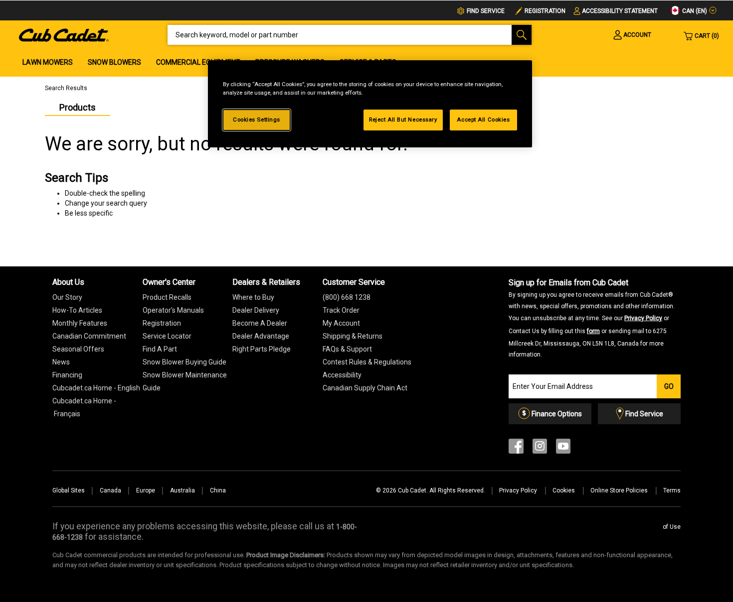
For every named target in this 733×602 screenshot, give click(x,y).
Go (669, 386)
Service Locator (167, 336)
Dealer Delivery (255, 310)
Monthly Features (79, 323)
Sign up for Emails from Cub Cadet (592, 318)
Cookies (564, 490)
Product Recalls (167, 297)
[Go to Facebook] (516, 448)
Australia (182, 490)
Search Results (66, 88)
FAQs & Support (347, 349)
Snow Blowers (114, 62)
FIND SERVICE (486, 10)
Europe (145, 490)
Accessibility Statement (620, 10)
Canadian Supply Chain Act (365, 388)
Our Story (67, 297)
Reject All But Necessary (403, 119)
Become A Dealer (259, 323)
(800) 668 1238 (346, 297)
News (61, 362)
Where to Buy (253, 297)
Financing (67, 375)
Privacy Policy (643, 318)
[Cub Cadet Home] (64, 34)
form (593, 331)
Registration (545, 10)
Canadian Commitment (89, 336)
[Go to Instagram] (540, 448)
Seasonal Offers (78, 349)
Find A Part (160, 349)
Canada (110, 490)
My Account (341, 323)
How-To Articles (77, 310)
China (218, 490)
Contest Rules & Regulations (367, 362)
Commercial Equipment (198, 62)
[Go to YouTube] (563, 448)
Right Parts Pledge (261, 349)
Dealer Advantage (260, 336)
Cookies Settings (256, 119)
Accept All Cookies (483, 119)
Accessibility (342, 375)
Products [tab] (77, 107)
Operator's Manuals (173, 310)
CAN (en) (694, 10)
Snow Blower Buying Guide (184, 362)
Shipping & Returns (352, 336)
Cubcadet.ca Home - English (96, 388)
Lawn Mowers (47, 62)
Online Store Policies (619, 490)
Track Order (341, 310)
